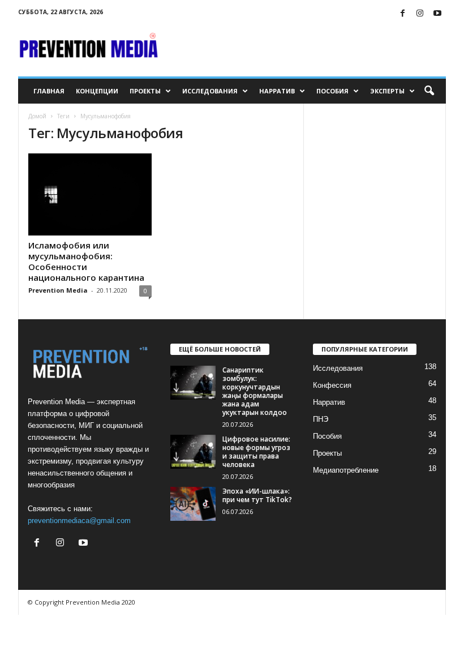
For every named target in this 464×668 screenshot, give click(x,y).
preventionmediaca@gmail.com (79, 520)
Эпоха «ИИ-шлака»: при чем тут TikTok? (257, 495)
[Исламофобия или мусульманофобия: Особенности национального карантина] (90, 194)
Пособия (332, 91)
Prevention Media (58, 290)
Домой (37, 116)
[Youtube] (437, 14)
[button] (428, 91)
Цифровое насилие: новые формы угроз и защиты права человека (256, 451)
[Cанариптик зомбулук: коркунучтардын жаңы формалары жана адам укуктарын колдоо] (193, 383)
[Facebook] (402, 14)
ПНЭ (320, 419)
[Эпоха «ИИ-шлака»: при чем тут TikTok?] (193, 504)
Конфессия (332, 385)
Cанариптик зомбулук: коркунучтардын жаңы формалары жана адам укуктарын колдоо (254, 391)
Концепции (97, 91)
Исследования (210, 91)
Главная (49, 91)
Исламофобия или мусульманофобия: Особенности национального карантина (86, 261)
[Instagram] (420, 14)
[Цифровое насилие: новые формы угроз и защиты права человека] (193, 452)
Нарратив (277, 91)
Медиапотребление (346, 470)
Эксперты (387, 91)
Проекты (145, 91)
